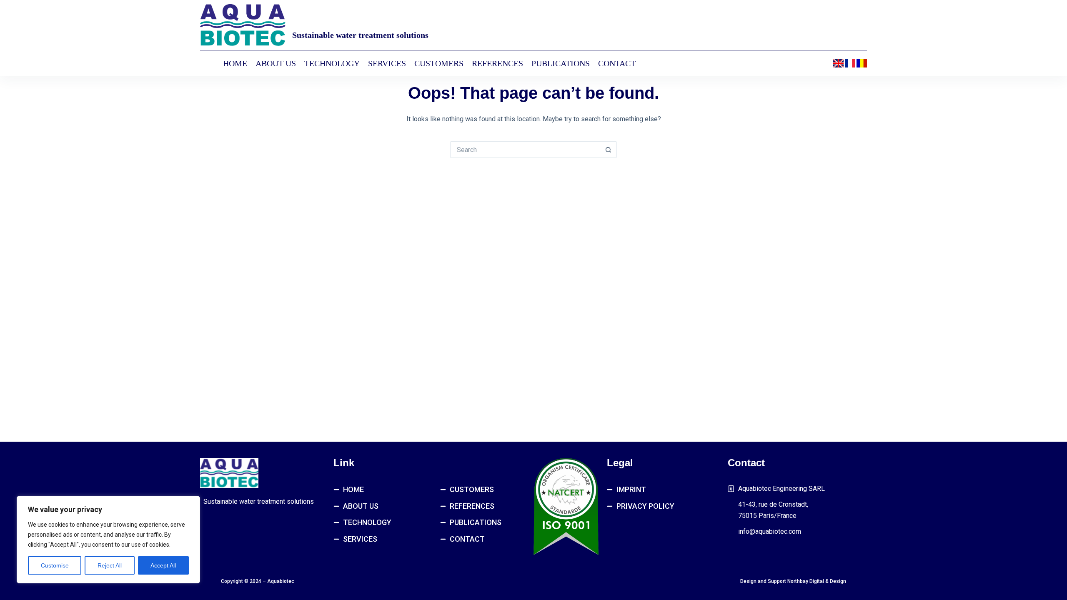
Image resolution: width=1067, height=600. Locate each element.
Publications (560, 63)
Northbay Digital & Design (816, 581)
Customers (438, 63)
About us (275, 63)
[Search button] (608, 149)
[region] (108, 539)
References (497, 63)
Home (235, 63)
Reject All (110, 565)
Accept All (163, 565)
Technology (332, 63)
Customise (55, 565)
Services (387, 63)
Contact (617, 63)
